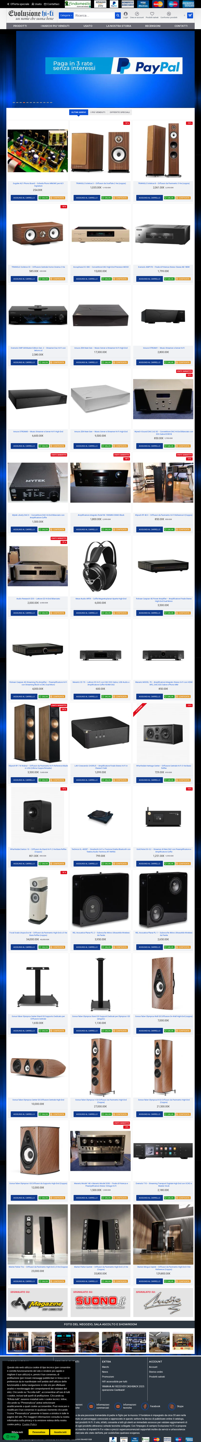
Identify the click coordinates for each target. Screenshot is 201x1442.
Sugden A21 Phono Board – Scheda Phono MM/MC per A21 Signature (38, 184)
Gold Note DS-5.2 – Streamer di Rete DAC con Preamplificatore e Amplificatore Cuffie (164, 850)
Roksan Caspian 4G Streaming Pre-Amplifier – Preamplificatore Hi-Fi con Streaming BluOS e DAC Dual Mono (38, 683)
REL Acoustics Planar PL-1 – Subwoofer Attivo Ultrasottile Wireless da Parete (164, 934)
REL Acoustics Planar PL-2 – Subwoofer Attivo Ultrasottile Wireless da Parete (101, 934)
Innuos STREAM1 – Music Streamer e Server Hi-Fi (164, 348)
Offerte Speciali (120, 112)
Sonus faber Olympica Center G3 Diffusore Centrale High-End (38, 1100)
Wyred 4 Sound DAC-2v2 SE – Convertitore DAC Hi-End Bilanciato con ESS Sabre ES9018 (163, 432)
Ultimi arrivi (78, 112)
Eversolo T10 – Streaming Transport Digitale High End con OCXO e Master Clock (164, 1184)
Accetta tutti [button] (60, 1432)
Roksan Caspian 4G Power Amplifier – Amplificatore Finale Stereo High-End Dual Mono (164, 600)
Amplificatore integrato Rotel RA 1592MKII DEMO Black (101, 515)
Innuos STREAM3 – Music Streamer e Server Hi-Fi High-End (38, 431)
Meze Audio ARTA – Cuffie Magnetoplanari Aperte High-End (101, 599)
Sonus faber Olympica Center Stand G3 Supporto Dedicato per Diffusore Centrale (38, 1017)
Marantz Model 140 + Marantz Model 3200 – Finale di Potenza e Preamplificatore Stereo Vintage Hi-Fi (101, 1184)
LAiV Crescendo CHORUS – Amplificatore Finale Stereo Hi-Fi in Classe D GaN (101, 767)
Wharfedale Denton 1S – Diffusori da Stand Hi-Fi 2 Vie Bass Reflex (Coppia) (38, 850)
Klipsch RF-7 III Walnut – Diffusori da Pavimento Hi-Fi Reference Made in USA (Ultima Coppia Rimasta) (38, 767)
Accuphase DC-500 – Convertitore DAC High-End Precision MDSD (101, 267)
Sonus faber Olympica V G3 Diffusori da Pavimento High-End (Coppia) (101, 1101)
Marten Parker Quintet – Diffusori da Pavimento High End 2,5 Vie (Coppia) (101, 1268)
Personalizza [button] (39, 1432)
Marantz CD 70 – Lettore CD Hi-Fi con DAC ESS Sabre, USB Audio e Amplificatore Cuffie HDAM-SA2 (101, 683)
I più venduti (97, 112)
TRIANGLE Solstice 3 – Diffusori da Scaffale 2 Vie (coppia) (101, 183)
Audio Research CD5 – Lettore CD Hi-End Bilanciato (38, 599)
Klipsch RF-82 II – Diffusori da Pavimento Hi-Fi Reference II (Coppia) (163, 515)
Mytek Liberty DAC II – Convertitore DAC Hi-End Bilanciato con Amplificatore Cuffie (38, 516)
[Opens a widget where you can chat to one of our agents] (11, 1437)
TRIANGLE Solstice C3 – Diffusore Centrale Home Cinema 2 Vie (38, 267)
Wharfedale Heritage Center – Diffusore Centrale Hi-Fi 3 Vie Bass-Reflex (163, 767)
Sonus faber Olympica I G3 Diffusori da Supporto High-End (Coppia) (38, 1183)
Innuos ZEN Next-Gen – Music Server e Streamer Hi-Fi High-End (101, 348)
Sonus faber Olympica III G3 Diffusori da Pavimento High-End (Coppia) (164, 1101)
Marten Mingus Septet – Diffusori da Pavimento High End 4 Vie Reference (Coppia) (163, 1268)
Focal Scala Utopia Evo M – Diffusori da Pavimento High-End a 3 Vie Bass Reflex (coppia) (38, 934)
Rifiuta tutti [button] (17, 1432)
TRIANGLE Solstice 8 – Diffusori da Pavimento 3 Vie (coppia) (164, 183)
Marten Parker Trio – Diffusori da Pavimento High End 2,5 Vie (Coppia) (38, 1267)
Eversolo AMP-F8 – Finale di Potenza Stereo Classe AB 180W (164, 267)
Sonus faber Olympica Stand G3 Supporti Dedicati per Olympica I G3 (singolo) (101, 1017)
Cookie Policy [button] (29, 1424)
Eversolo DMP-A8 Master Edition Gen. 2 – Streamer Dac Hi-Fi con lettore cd (38, 349)
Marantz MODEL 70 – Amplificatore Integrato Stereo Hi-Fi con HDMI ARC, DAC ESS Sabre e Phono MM (163, 683)
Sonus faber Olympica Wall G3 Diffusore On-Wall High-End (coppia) (164, 1016)
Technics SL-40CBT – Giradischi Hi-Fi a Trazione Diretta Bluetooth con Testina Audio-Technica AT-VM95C (101, 850)
